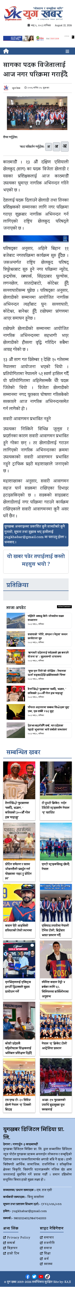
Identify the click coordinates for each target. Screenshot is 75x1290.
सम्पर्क (11, 1243)
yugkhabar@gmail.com (29, 1211)
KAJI (67, 1282)
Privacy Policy (18, 1238)
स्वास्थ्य (48, 1264)
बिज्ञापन (12, 1248)
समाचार (49, 1238)
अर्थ (46, 1259)
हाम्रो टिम (13, 1253)
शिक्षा (47, 1253)
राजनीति (49, 1243)
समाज (48, 1248)
